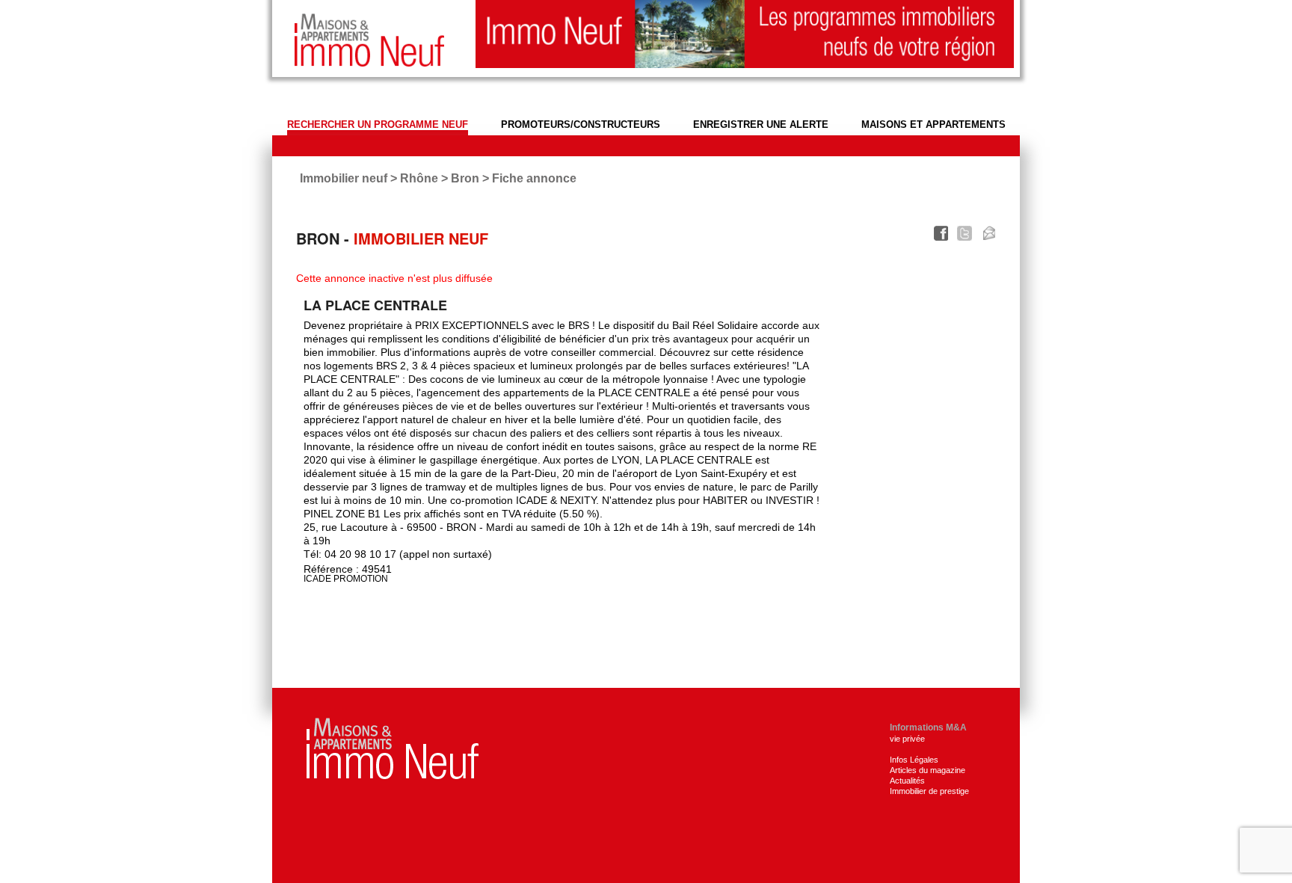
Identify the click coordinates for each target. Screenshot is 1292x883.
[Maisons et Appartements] (393, 747)
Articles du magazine (927, 770)
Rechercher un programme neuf (377, 124)
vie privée (907, 738)
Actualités (907, 780)
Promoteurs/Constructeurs (580, 124)
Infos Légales (914, 759)
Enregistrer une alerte (760, 124)
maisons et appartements (933, 124)
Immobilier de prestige (929, 791)
